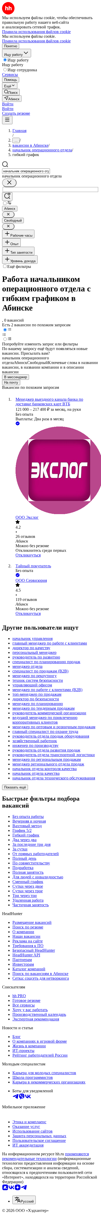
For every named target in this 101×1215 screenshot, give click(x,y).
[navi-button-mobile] (7, 120)
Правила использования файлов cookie (36, 41)
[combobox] (26, 171)
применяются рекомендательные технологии (45, 1156)
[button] (7, 104)
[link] (11, 92)
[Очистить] (9, 183)
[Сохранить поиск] (7, 196)
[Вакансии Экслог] (56, 471)
